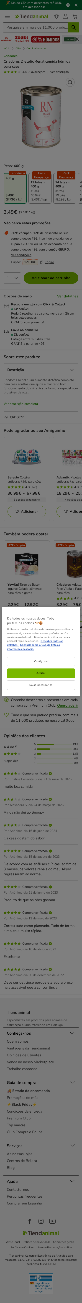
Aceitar (41, 673)
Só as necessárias (41, 685)
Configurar (41, 661)
